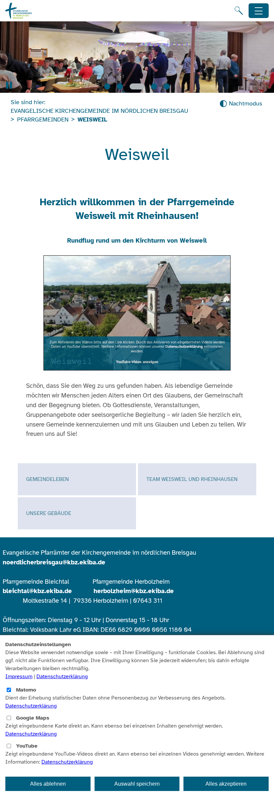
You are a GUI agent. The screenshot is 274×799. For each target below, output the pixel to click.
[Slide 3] (137, 86)
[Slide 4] (154, 86)
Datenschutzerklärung (184, 346)
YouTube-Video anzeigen (137, 361)
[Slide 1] (107, 86)
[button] (9, 85)
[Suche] (238, 10)
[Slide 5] (167, 86)
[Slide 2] (120, 86)
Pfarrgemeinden (42, 119)
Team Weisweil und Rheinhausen (192, 479)
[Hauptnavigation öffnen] (259, 10)
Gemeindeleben (47, 479)
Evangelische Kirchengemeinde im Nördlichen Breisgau (99, 110)
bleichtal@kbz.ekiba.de (37, 591)
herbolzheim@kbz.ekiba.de (134, 591)
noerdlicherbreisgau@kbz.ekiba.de (54, 562)
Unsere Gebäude (48, 513)
